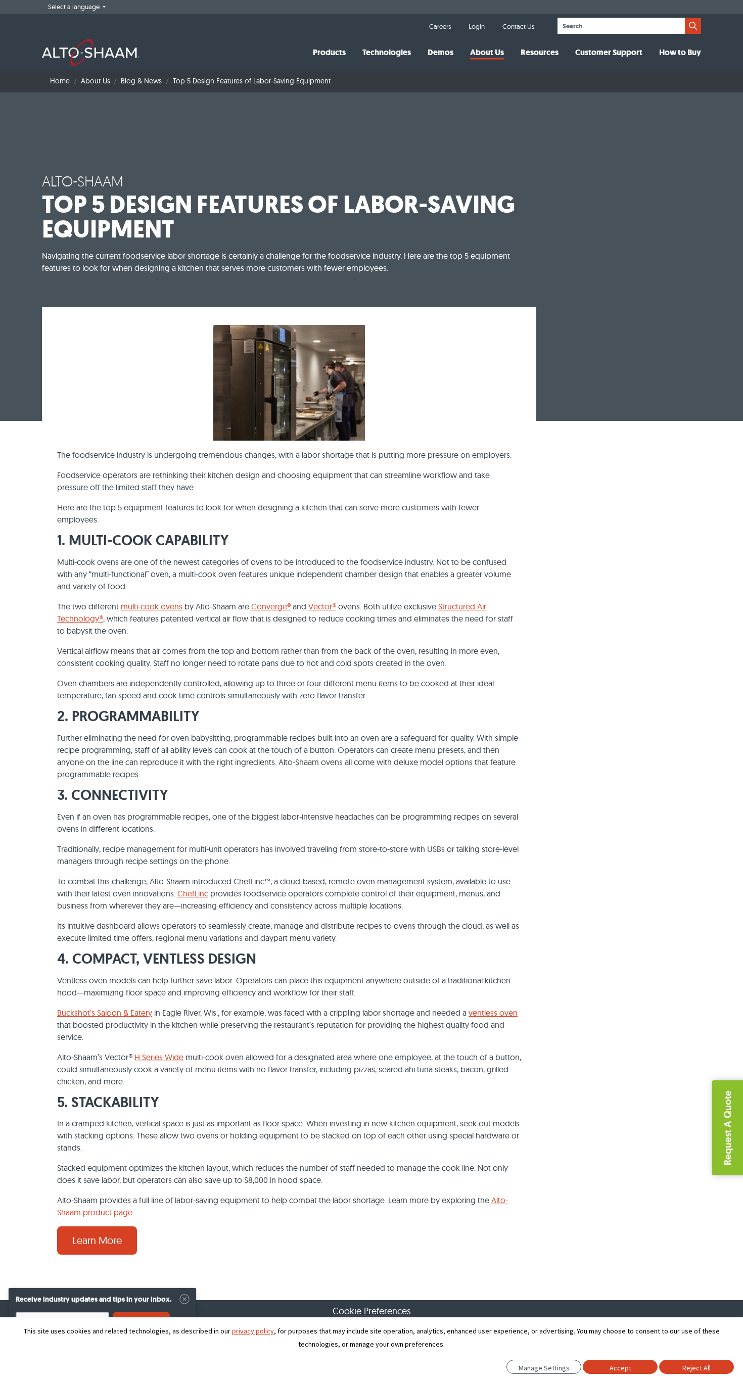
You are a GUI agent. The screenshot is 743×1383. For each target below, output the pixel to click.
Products (329, 52)
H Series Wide (158, 1057)
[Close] (184, 1299)
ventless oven (493, 1013)
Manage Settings (544, 1367)
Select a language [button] (74, 7)
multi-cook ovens (151, 606)
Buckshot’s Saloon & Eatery (104, 1013)
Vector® (322, 606)
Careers (440, 26)
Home (60, 80)
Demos (440, 52)
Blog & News (141, 80)
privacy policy (253, 1331)
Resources (540, 52)
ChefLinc (192, 893)
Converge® (271, 606)
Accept (620, 1367)
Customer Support (608, 52)
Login (477, 26)
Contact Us (518, 26)
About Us (487, 52)
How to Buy (680, 52)
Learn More (97, 1240)
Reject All (696, 1367)
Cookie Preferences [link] (372, 1311)
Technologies (386, 52)
